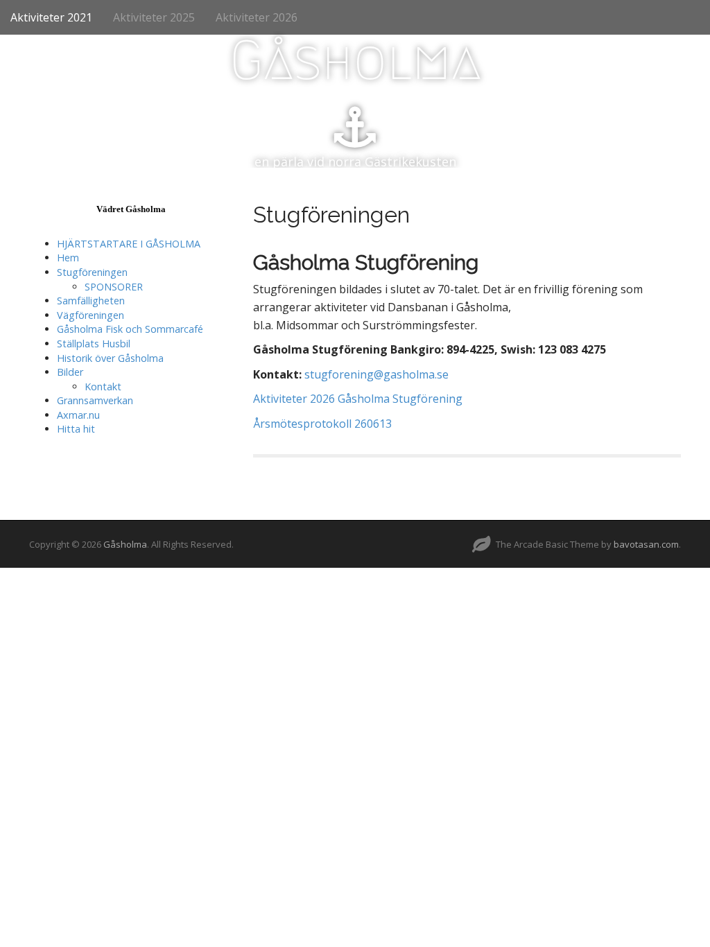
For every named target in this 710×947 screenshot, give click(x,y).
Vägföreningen (90, 315)
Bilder (70, 372)
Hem (68, 257)
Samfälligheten (91, 300)
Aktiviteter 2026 (256, 17)
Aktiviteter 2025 (154, 17)
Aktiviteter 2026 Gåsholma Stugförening (357, 398)
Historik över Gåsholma (110, 358)
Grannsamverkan (95, 400)
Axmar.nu (78, 415)
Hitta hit (76, 428)
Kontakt (103, 386)
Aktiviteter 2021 (51, 17)
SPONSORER (114, 286)
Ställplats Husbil (93, 343)
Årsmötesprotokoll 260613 (322, 423)
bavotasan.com (646, 544)
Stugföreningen (92, 272)
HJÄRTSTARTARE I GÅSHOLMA (128, 243)
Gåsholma (355, 60)
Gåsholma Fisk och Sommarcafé (130, 329)
